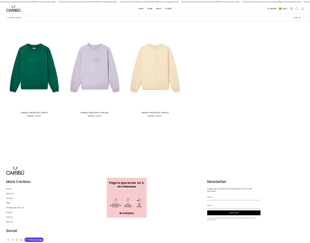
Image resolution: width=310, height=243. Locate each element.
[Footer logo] (15, 171)
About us (10, 193)
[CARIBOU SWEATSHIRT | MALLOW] (94, 67)
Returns (9, 222)
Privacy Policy (244, 218)
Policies (9, 217)
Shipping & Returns (15, 207)
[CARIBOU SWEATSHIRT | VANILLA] (155, 67)
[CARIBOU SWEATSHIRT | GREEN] (34, 67)
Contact (9, 198)
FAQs (8, 203)
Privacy (9, 212)
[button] (149, 8)
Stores (9, 189)
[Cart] (302, 9)
